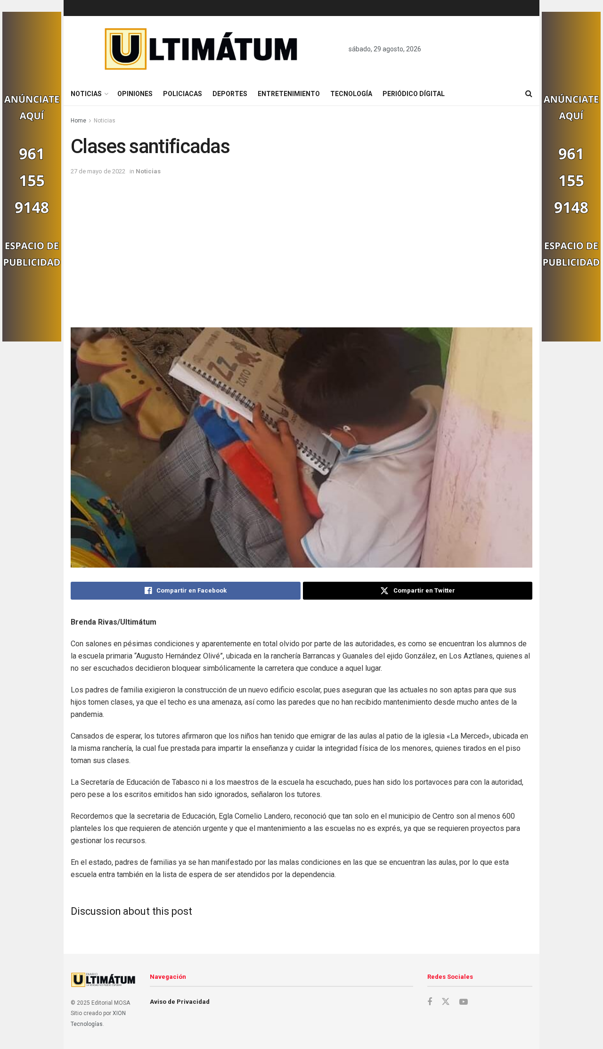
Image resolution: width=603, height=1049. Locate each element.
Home (78, 120)
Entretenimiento (289, 94)
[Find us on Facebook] (429, 1002)
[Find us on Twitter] (445, 1002)
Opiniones (135, 94)
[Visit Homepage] (201, 49)
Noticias (86, 94)
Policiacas (182, 94)
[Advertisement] (301, 247)
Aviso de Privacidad (180, 1001)
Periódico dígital (414, 94)
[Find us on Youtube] (463, 1002)
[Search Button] (528, 94)
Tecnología (351, 94)
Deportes (229, 94)
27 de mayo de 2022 (98, 171)
